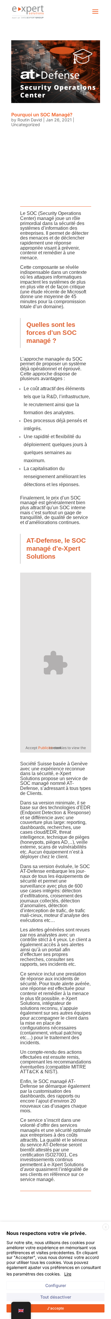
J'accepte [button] (55, 1308)
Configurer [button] (55, 1285)
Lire (67, 1273)
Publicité (45, 748)
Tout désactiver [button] (55, 1296)
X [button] (105, 1227)
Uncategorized (25, 124)
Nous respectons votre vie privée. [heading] (46, 1233)
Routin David (29, 119)
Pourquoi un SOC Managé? (42, 115)
